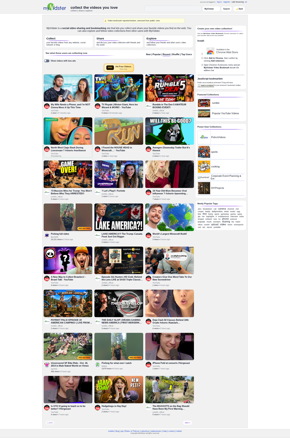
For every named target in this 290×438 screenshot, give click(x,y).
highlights (210, 216)
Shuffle (175, 54)
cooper (201, 211)
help (165, 431)
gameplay (225, 214)
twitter (179, 431)
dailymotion (217, 211)
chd (237, 209)
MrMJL (104, 366)
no (219, 219)
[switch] (60, 60)
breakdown (207, 209)
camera (222, 208)
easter (232, 211)
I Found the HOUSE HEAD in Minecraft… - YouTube (117, 149)
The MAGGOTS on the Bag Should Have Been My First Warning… (171, 407)
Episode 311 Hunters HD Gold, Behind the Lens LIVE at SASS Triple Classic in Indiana (122, 280)
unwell (206, 225)
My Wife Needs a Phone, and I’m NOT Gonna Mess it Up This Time (70, 105)
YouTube (54, 111)
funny (210, 214)
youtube (217, 227)
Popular (157, 54)
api (122, 431)
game (217, 214)
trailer (238, 222)
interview (234, 216)
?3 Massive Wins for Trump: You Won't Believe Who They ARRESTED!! (71, 192)
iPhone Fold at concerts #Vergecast (171, 363)
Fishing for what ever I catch (117, 363)
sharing (226, 221)
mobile (111, 431)
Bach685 (54, 237)
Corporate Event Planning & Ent (226, 177)
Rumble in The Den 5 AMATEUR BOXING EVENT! (169, 105)
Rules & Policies (132, 431)
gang (240, 214)
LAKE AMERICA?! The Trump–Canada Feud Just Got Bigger (122, 235)
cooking (215, 166)
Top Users (186, 54)
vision (229, 225)
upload (214, 224)
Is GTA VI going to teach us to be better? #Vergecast (68, 407)
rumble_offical (158, 111)
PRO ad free (84, 228)
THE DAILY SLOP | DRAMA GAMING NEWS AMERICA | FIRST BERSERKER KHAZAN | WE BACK (122, 323)
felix (199, 214)
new (215, 219)
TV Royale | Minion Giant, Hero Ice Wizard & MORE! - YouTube (120, 105)
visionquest (238, 225)
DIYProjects (217, 188)
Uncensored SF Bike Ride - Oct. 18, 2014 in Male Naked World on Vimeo (70, 364)
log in (219, 2)
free (205, 214)
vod (199, 227)
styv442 (54, 369)
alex (199, 209)
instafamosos (223, 216)
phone (225, 219)
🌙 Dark (239, 9)
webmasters (156, 431)
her (203, 216)
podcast (233, 219)
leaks (241, 216)
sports (214, 152)
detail (226, 211)
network (208, 219)
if (216, 216)
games (233, 214)
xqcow (209, 227)
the (233, 222)
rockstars (217, 222)
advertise (145, 431)
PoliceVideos (218, 137)
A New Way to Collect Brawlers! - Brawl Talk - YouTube (68, 278)
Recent (166, 54)
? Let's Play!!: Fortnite (113, 190)
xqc (203, 227)
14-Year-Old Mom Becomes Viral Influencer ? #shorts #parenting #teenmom (170, 193)
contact (171, 431)
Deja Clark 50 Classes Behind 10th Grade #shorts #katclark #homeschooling (171, 323)
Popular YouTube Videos (225, 113)
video (223, 224)
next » (187, 423)
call (215, 209)
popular (201, 221)
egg (238, 211)
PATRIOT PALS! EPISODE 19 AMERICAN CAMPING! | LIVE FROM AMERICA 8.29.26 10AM (70, 323)
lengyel (201, 219)
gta (199, 216)
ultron (200, 225)
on (246, 2)
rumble (215, 103)
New (148, 54)
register (226, 2)
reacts (209, 222)
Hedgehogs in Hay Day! (114, 406)
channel (230, 209)
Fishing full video (60, 234)
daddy (207, 211)
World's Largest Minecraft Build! (170, 234)
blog (117, 431)
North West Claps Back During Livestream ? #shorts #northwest (68, 149)
